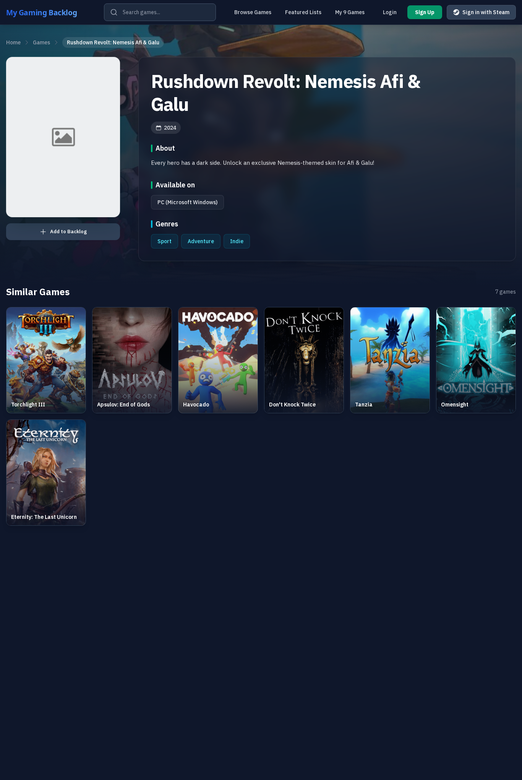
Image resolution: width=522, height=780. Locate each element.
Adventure (201, 241)
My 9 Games (350, 12)
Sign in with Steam (485, 12)
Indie (236, 241)
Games (41, 42)
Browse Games (252, 12)
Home (13, 42)
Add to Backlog (68, 231)
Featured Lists (303, 12)
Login (390, 12)
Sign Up (424, 12)
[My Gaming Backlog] (49, 12)
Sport (164, 241)
